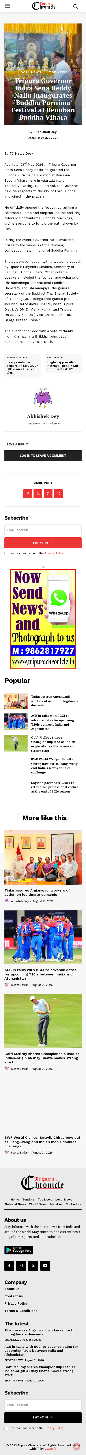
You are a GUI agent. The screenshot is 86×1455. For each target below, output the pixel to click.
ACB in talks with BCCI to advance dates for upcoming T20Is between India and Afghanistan (52, 722)
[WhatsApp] (58, 493)
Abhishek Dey (46, 132)
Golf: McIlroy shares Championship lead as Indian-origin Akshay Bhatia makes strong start (54, 744)
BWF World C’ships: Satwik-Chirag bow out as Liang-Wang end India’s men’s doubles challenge (42, 1141)
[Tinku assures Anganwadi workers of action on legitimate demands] (16, 701)
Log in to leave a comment (43, 455)
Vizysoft (50, 1448)
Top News (58, 72)
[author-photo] (7, 900)
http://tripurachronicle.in (43, 423)
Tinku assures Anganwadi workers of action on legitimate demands (55, 700)
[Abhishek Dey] (43, 398)
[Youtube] (45, 1266)
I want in (40, 542)
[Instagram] (21, 1266)
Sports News (13, 1360)
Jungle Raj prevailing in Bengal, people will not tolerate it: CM (62, 366)
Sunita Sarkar (19, 985)
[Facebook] (27, 493)
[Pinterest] (48, 493)
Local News (29, 72)
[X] (38, 493)
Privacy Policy (54, 553)
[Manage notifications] (76, 1446)
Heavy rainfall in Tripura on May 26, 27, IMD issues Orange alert (23, 367)
